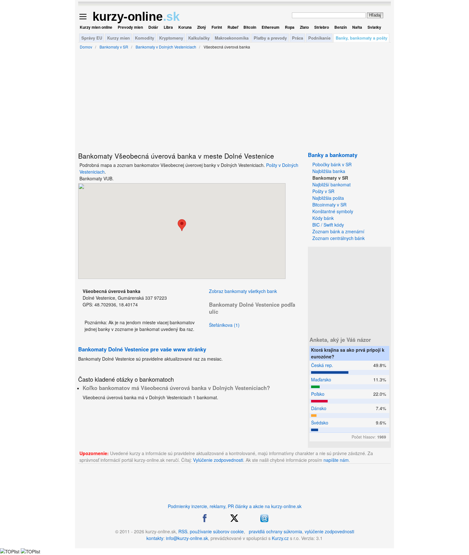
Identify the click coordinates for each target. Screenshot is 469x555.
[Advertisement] (47, 156)
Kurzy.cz (280, 538)
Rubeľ (232, 27)
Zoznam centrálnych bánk (338, 238)
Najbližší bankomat (331, 184)
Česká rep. (322, 365)
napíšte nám (336, 460)
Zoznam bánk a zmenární (338, 231)
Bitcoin (249, 27)
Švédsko (319, 422)
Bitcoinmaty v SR (329, 204)
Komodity (144, 38)
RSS (182, 531)
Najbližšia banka (328, 171)
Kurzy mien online (96, 27)
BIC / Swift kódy (328, 224)
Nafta (357, 27)
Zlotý (201, 27)
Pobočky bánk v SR (332, 164)
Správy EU (91, 38)
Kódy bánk (323, 218)
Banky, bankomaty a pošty (361, 38)
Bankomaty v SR (330, 178)
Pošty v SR (323, 191)
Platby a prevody (270, 38)
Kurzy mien (118, 38)
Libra (168, 27)
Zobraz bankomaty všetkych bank (243, 291)
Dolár (153, 27)
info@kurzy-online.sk (187, 538)
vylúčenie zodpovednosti (329, 531)
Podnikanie (319, 38)
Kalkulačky (199, 38)
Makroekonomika (232, 38)
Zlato (304, 27)
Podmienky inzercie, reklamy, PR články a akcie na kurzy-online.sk (235, 506)
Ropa (289, 27)
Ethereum (270, 27)
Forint (217, 27)
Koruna (185, 27)
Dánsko (318, 408)
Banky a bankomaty (332, 155)
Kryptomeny (171, 38)
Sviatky (374, 27)
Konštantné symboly (332, 211)
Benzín (340, 27)
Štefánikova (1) (224, 325)
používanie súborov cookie (217, 531)
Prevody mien (130, 27)
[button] (182, 225)
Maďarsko (321, 379)
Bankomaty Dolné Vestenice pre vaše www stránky (142, 349)
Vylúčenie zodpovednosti (218, 460)
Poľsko (317, 394)
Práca (297, 38)
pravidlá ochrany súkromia (275, 531)
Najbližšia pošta (328, 198)
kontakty (154, 538)
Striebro (321, 27)
